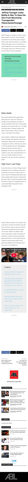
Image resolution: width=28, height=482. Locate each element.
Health (6, 6)
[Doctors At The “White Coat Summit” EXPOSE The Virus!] (5, 440)
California (3, 405)
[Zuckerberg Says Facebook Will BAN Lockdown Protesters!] (5, 447)
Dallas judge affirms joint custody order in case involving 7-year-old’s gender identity (14, 299)
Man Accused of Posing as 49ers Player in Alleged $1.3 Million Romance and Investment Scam (17, 401)
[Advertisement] (14, 95)
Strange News (21, 9)
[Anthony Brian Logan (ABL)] (2, 26)
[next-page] (5, 415)
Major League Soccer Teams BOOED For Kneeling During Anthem (7, 362)
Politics (13, 9)
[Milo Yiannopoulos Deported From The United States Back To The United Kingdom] (5, 393)
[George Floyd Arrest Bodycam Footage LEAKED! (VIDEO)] (5, 455)
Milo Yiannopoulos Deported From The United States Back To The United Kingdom (17, 393)
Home (2, 6)
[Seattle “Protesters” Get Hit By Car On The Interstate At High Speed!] (5, 432)
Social (17, 9)
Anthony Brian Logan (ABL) (10, 26)
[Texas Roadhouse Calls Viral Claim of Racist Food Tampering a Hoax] (5, 410)
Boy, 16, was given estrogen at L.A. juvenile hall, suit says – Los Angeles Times (14, 308)
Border (3, 396)
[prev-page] (2, 415)
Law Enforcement (8, 9)
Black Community (5, 412)
